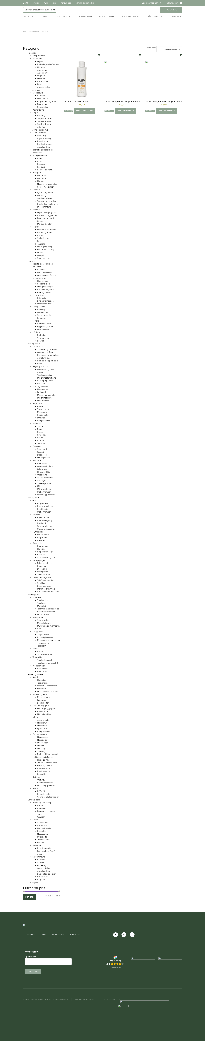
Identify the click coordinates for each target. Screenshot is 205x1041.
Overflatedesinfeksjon (46, 275)
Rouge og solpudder (46, 218)
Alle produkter (39, 56)
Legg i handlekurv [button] (84, 111)
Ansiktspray (42, 73)
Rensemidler (42, 669)
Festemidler (42, 671)
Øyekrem (41, 67)
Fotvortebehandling (45, 249)
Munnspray (42, 412)
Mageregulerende (40, 366)
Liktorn (40, 252)
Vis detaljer (68, 111)
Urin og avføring (44, 489)
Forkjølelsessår (43, 768)
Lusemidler (42, 569)
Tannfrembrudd (44, 574)
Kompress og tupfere (46, 811)
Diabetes (36, 777)
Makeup (36, 210)
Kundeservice (50, 3)
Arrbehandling (43, 147)
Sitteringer (41, 480)
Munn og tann (106, 16)
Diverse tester (43, 329)
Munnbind (41, 269)
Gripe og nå (42, 469)
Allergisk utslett (44, 731)
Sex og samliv (39, 307)
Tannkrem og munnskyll (47, 663)
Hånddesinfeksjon (45, 272)
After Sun (41, 127)
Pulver (40, 438)
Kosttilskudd (38, 346)
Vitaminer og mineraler (47, 349)
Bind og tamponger (45, 301)
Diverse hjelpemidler (46, 785)
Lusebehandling (44, 207)
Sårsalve (41, 860)
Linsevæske (42, 737)
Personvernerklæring (111, 999)
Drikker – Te (42, 455)
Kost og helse (63, 16)
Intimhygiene (38, 295)
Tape (39, 814)
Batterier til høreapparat (47, 754)
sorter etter (151, 48)
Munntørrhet (38, 617)
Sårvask (40, 862)
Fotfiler (40, 235)
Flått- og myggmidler (42, 706)
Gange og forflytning (46, 466)
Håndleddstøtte (44, 828)
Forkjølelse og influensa (43, 757)
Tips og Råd (171, 10)
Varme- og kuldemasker (48, 797)
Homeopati (175, 16)
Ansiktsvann (42, 81)
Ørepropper (42, 743)
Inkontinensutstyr (44, 304)
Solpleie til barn (44, 124)
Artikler (43, 935)
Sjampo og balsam (45, 192)
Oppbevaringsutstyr (46, 529)
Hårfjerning (37, 332)
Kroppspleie (38, 93)
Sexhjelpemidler (44, 315)
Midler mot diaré (44, 398)
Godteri (40, 452)
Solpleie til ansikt (44, 121)
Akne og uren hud (40, 130)
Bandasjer (41, 808)
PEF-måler (42, 791)
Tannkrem (41, 603)
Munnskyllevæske (45, 623)
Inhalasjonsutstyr (44, 794)
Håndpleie (37, 173)
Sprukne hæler (43, 258)
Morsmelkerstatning (46, 589)
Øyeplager (42, 748)
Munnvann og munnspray (48, 626)
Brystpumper (43, 517)
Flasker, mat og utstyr (42, 577)
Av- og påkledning (45, 478)
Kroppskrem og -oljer (46, 101)
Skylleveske (42, 877)
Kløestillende (42, 711)
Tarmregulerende (40, 386)
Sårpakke (41, 880)
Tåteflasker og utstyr (46, 580)
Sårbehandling (39, 857)
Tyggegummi (43, 409)
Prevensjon (42, 309)
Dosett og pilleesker (46, 495)
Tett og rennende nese (47, 763)
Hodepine (41, 680)
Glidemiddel (42, 312)
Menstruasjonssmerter (47, 686)
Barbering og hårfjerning (48, 64)
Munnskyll (41, 606)
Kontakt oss (66, 3)
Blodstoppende (44, 848)
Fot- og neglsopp (44, 247)
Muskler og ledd (40, 694)
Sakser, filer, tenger (45, 187)
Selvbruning (42, 107)
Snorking (41, 751)
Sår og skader (155, 16)
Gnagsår (41, 255)
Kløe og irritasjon (44, 292)
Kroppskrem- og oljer (46, 552)
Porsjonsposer (43, 421)
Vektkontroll (38, 423)
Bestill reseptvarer (31, 3)
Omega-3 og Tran (45, 352)
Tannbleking (38, 657)
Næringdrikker (43, 458)
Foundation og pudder (47, 215)
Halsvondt (41, 689)
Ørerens (40, 746)
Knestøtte (41, 831)
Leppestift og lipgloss (46, 212)
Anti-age (36, 90)
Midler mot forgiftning (46, 378)
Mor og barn (85, 16)
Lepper (40, 61)
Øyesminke (42, 221)
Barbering (41, 335)
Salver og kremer (44, 526)
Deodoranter (42, 98)
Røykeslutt (37, 403)
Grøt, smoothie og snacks (48, 592)
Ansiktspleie (38, 58)
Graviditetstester (44, 324)
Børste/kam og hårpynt (47, 204)
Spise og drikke (44, 483)
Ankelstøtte (42, 825)
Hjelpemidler (38, 460)
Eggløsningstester (45, 326)
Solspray (41, 116)
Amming (36, 515)
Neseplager (42, 740)
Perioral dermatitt (44, 170)
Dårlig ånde (37, 631)
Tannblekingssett (44, 660)
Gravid (35, 500)
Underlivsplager (40, 278)
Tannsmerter (42, 683)
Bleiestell (41, 540)
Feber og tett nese (45, 563)
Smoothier (41, 435)
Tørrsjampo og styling (46, 201)
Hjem (24, 31)
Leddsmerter (43, 703)
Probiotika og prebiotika (47, 361)
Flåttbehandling (44, 714)
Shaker (40, 432)
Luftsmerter (42, 392)
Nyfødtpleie (38, 532)
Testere (36, 321)
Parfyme (41, 96)
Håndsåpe (41, 178)
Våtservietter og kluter (47, 557)
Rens (39, 84)
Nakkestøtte (42, 834)
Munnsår (36, 649)
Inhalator (41, 418)
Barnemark (42, 566)
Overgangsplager (45, 287)
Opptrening (42, 475)
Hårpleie (36, 190)
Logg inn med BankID (151, 3)
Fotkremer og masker (46, 230)
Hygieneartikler (43, 472)
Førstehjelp (37, 845)
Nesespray (42, 723)
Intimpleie (41, 298)
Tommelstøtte (43, 840)
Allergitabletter (43, 720)
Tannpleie (37, 597)
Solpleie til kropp (44, 118)
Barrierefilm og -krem (46, 874)
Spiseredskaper (44, 586)
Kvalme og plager (45, 506)
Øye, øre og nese (40, 734)
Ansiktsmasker (43, 87)
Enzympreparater (45, 381)
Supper (40, 426)
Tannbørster (42, 600)
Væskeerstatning (44, 375)
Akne (39, 161)
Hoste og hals (43, 760)
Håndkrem (42, 175)
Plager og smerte (131, 16)
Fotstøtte (41, 842)
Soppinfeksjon (43, 284)
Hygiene (45, 16)
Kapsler (40, 440)
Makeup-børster (44, 224)
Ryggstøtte (42, 837)
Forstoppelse (43, 401)
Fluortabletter (43, 614)
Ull (38, 486)
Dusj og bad (42, 104)
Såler (39, 241)
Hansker (40, 181)
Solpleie (36, 113)
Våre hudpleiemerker (85, 3)
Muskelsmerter (43, 697)
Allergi (35, 717)
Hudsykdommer (40, 155)
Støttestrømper (44, 238)
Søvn (39, 364)
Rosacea (41, 164)
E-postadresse (31, 957)
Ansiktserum (42, 70)
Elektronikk (42, 463)
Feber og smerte (44, 765)
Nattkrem (41, 78)
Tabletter (41, 443)
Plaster (40, 406)
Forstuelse (41, 700)
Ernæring (37, 446)
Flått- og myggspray (46, 708)
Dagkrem (41, 76)
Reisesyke (41, 383)
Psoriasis (41, 167)
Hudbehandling (39, 133)
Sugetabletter (43, 415)
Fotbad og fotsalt (44, 232)
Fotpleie (36, 227)
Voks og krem (43, 338)
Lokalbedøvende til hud (47, 691)
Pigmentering (38, 110)
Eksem (40, 158)
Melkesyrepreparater (46, 395)
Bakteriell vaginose (45, 289)
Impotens (41, 318)
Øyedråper (42, 726)
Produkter (30, 935)
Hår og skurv (43, 535)
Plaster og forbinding (42, 803)
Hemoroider (42, 281)
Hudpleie (28, 16)
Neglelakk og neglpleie (47, 184)
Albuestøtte (42, 822)
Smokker (41, 583)
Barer (39, 429)
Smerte (36, 677)
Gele (39, 629)
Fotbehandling (39, 244)
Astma (35, 788)
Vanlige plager (39, 560)
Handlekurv (174, 3)
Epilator (40, 341)
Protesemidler (39, 666)
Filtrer (29, 897)
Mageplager (42, 572)
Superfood (42, 449)
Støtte (35, 820)
